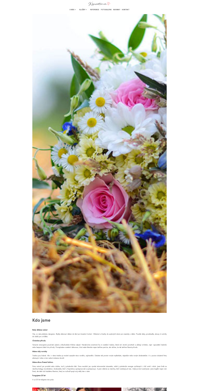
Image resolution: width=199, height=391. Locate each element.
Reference (94, 10)
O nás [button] (72, 10)
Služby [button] (82, 10)
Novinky (116, 10)
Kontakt (125, 10)
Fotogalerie (106, 10)
